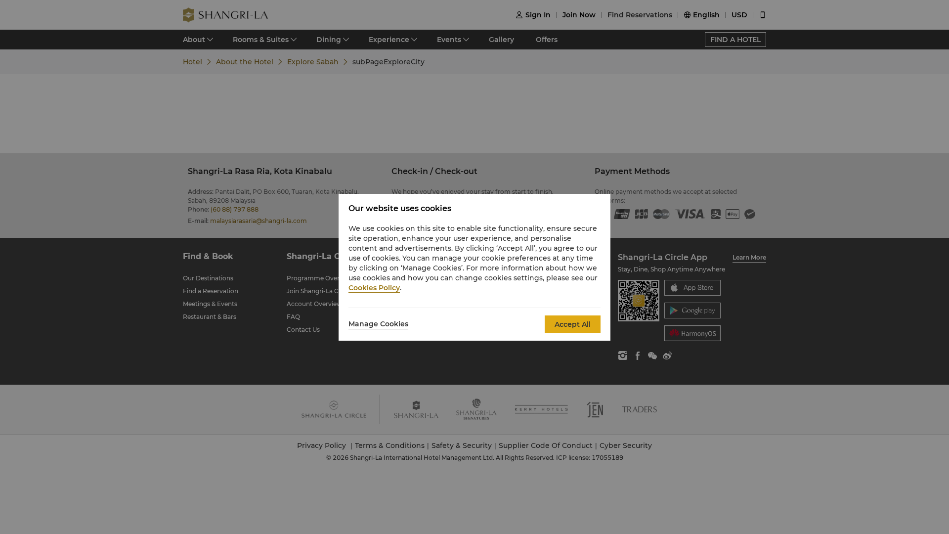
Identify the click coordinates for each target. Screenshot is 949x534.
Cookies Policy (374, 287)
